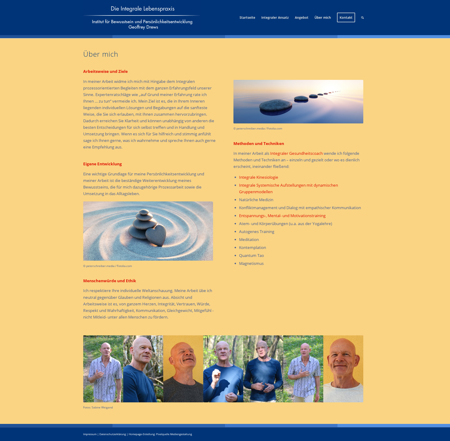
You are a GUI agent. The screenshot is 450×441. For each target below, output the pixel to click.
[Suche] (362, 17)
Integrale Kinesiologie (258, 177)
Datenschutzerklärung (112, 434)
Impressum (90, 434)
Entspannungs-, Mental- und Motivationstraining (282, 215)
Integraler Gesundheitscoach (296, 153)
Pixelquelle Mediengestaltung (174, 434)
